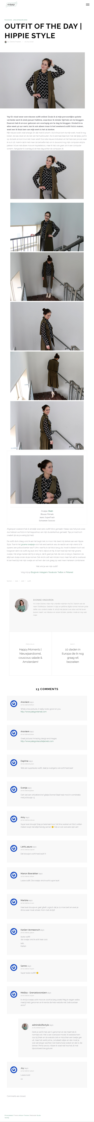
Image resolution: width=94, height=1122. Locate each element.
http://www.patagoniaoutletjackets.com (37, 741)
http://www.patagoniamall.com (34, 712)
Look (16, 581)
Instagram (44, 572)
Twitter (60, 572)
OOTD (22, 581)
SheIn (50, 511)
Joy (22, 1068)
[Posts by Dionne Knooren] (6, 42)
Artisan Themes (24, 1115)
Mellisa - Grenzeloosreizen (34, 992)
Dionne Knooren (15, 42)
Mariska (24, 900)
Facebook (52, 572)
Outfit (29, 581)
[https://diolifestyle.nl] (34, 619)
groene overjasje (28, 544)
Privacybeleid (9, 1115)
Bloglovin (35, 572)
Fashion (8, 20)
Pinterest (69, 572)
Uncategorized (20, 20)
